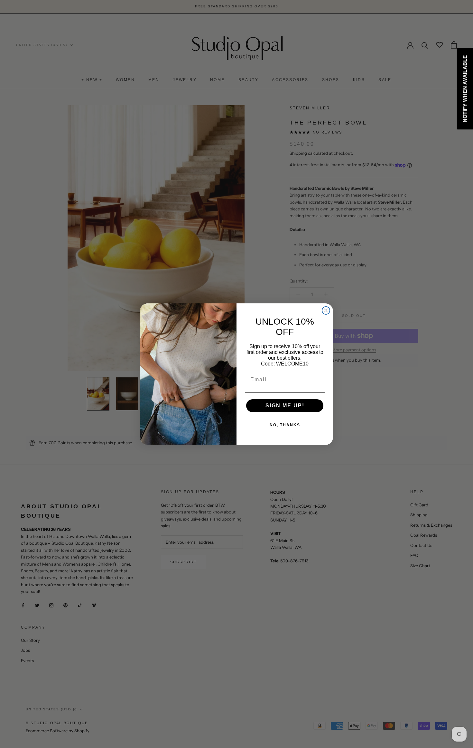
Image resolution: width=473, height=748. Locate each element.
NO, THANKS (285, 425)
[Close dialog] (326, 310)
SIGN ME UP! (284, 405)
